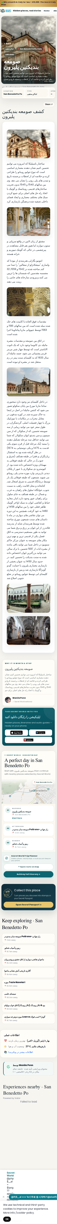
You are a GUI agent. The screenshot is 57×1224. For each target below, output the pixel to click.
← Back (7, 43)
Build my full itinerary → (28, 874)
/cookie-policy (25, 1213)
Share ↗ (49, 104)
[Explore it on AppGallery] (28, 740)
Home (47, 10)
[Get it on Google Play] (40, 732)
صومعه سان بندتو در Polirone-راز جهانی (30, 829)
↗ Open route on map (28, 867)
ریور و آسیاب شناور (20, 843)
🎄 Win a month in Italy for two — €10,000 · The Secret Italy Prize (28, 3)
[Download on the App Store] (16, 732)
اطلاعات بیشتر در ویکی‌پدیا (20, 1052)
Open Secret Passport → (28, 904)
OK (7, 1219)
